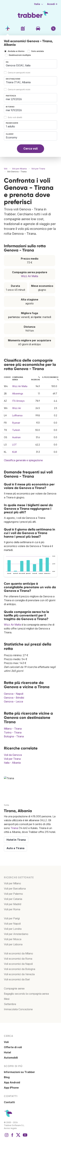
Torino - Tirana (12, 732)
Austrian (16, 437)
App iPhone (11, 1087)
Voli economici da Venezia (19, 974)
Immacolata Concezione (18, 1009)
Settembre (10, 1004)
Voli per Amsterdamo (16, 934)
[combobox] (30, 63)
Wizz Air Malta (29, 276)
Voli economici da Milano (18, 953)
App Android (12, 1082)
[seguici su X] (18, 1136)
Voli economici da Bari (17, 979)
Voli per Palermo (13, 893)
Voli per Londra (12, 928)
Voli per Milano (12, 883)
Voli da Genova (13, 754)
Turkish (16, 430)
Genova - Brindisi (14, 697)
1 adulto (10, 126)
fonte (6, 805)
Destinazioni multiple (20, 55)
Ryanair (16, 422)
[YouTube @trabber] (24, 1136)
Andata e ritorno (16, 51)
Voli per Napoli (12, 923)
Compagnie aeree (14, 988)
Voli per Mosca (12, 939)
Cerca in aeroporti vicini (19, 72)
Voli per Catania (13, 899)
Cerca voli (30, 148)
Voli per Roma (12, 909)
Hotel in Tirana (16, 839)
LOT (14, 444)
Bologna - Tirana (14, 736)
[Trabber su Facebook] (12, 1136)
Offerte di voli (13, 1047)
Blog (7, 1077)
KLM (14, 452)
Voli (6, 1042)
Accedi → (52, 4)
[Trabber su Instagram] (6, 1136)
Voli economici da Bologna (19, 969)
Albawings (17, 393)
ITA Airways (18, 400)
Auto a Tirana (15, 848)
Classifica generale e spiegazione (23, 460)
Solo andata (37, 51)
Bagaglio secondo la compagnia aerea (26, 993)
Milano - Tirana (13, 728)
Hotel (7, 1052)
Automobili (11, 1057)
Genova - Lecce (13, 701)
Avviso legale (10, 1128)
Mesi (6, 998)
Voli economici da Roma (18, 958)
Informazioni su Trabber (19, 1072)
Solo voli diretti (15, 117)
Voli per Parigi (12, 918)
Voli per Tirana (12, 758)
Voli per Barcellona (15, 888)
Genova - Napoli (13, 693)
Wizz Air (16, 408)
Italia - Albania (12, 762)
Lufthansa (17, 415)
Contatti (9, 1102)
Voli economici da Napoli (18, 963)
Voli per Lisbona (13, 944)
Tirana (14, 828)
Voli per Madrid (12, 904)
